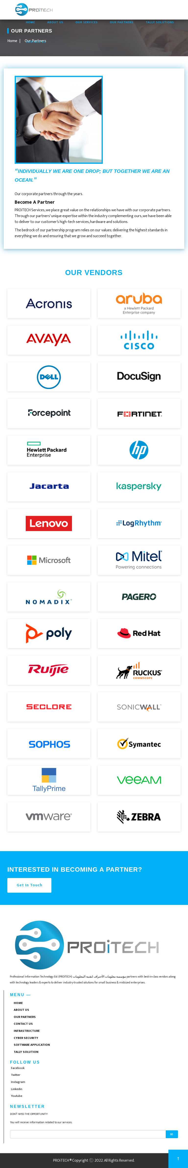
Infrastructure (27, 1031)
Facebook (17, 1068)
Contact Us (36, 41)
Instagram (18, 1082)
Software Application (32, 1044)
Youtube (16, 1096)
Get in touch (29, 885)
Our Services (87, 22)
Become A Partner (35, 202)
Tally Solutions (160, 22)
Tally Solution (26, 1052)
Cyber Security (26, 1038)
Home (33, 22)
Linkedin (16, 1089)
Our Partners (121, 22)
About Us (55, 22)
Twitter (15, 1075)
